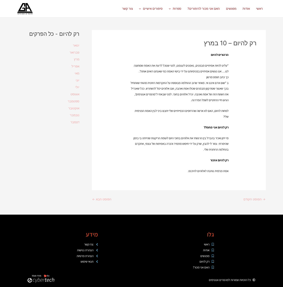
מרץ (76, 59)
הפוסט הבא (101, 199)
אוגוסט (74, 94)
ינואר (76, 45)
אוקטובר (73, 108)
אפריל (75, 66)
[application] (171, 8)
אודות (246, 9)
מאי (77, 73)
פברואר (74, 52)
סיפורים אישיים (153, 9)
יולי (77, 87)
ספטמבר (73, 101)
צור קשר (127, 9)
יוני (77, 80)
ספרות (177, 9)
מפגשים (231, 9)
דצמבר (74, 122)
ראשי (259, 9)
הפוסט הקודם (254, 199)
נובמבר (74, 115)
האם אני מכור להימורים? (203, 9)
